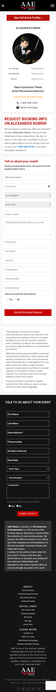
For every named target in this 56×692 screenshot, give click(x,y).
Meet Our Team (28, 637)
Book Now (28, 624)
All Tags (28, 621)
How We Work (28, 590)
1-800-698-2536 (29, 102)
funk (41, 79)
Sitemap (26, 682)
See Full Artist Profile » (28, 17)
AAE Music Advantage (28, 640)
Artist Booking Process (28, 594)
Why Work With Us (28, 597)
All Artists (28, 617)
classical (35, 79)
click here (33, 387)
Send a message (29, 107)
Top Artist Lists (28, 610)
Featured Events (28, 601)
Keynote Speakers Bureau (28, 644)
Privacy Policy (39, 682)
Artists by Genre (28, 613)
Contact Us (28, 633)
